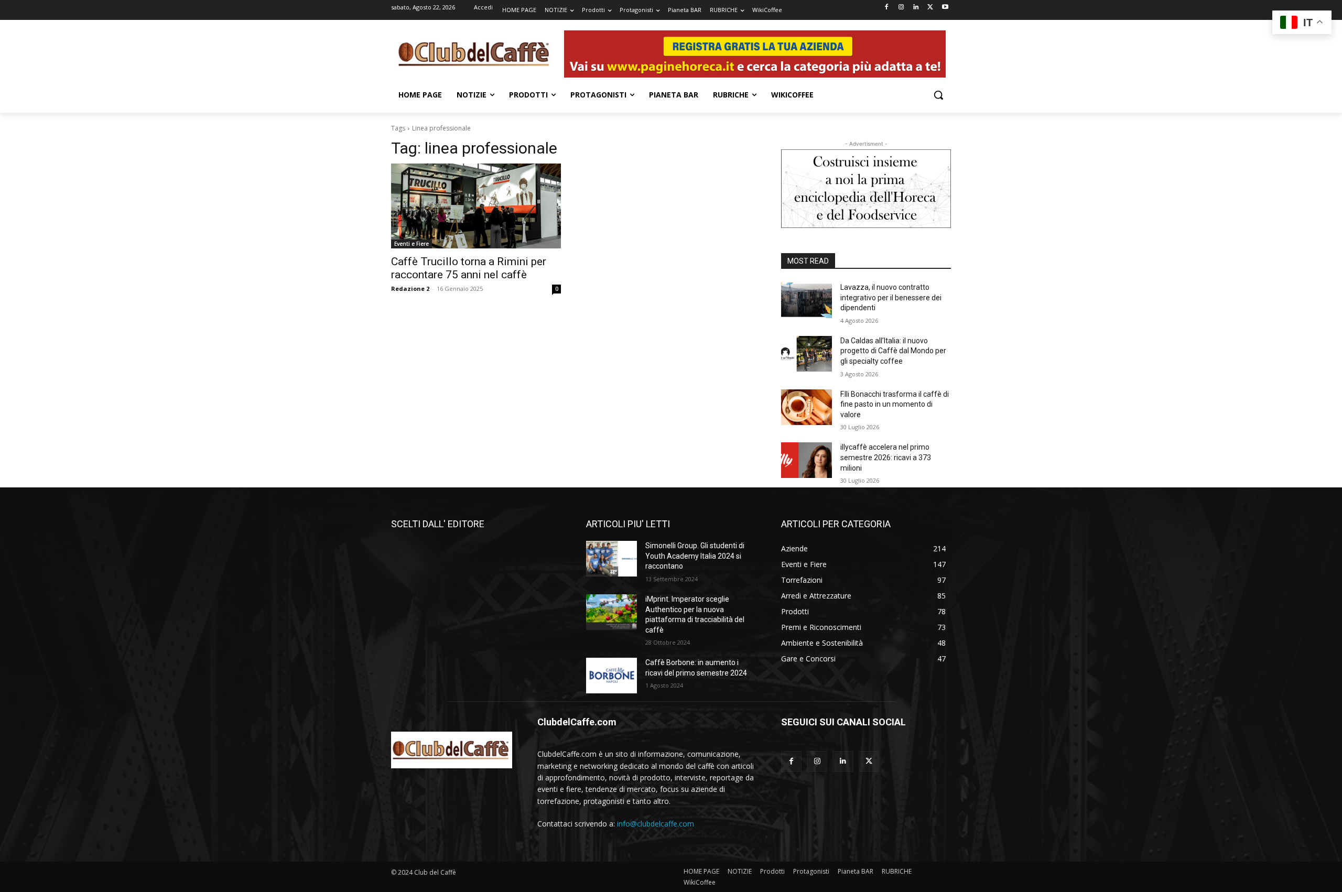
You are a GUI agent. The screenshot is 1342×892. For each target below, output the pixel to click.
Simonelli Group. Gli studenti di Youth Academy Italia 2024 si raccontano (694, 555)
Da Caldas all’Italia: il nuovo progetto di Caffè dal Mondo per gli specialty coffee (893, 350)
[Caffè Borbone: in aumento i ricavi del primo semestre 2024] (611, 675)
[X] (930, 8)
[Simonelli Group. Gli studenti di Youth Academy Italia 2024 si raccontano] (611, 558)
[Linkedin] (916, 8)
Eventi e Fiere (411, 243)
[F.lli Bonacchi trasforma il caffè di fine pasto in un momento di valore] (806, 407)
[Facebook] (887, 8)
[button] (938, 94)
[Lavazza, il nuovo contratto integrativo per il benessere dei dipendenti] (806, 300)
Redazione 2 (410, 288)
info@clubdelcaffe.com (655, 824)
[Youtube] (945, 8)
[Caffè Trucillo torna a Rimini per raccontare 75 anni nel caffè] (476, 206)
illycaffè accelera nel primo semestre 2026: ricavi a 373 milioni (885, 457)
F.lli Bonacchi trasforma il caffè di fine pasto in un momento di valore (894, 404)
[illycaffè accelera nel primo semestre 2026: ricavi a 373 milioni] (806, 460)
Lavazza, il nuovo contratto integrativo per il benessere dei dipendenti (890, 297)
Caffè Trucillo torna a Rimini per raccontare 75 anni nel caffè (468, 268)
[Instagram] (901, 8)
